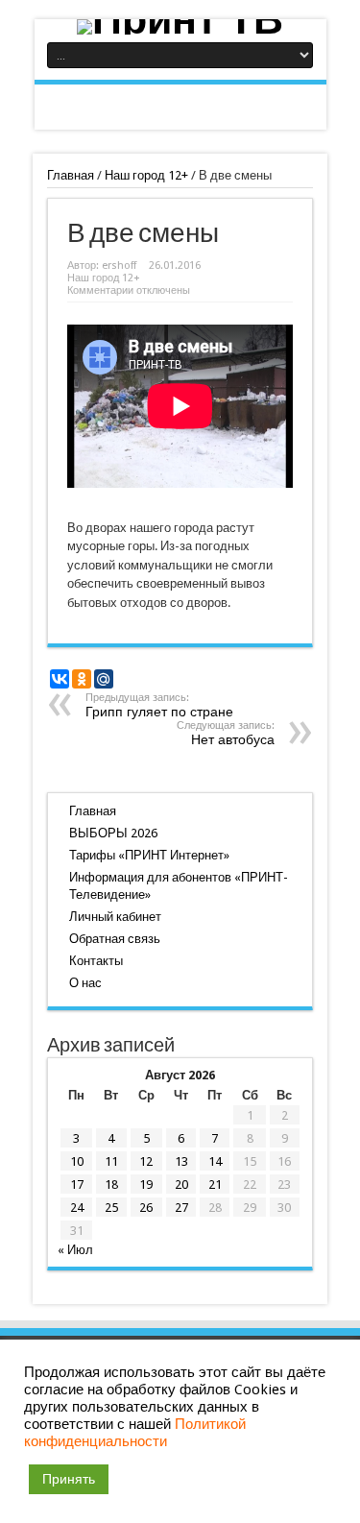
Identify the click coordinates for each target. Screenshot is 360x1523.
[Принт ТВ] (180, 27)
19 (146, 1184)
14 (215, 1161)
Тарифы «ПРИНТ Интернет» (149, 855)
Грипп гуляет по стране (159, 705)
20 (181, 1184)
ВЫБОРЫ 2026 (113, 833)
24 (77, 1207)
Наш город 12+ (146, 175)
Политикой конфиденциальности (135, 1432)
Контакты (96, 961)
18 (111, 1184)
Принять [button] (68, 1479)
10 (77, 1161)
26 (146, 1207)
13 (181, 1161)
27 (181, 1207)
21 (215, 1184)
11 (111, 1161)
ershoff (119, 265)
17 (77, 1184)
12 (146, 1161)
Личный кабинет (115, 916)
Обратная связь (114, 938)
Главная (70, 175)
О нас (85, 983)
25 (111, 1207)
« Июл (75, 1250)
